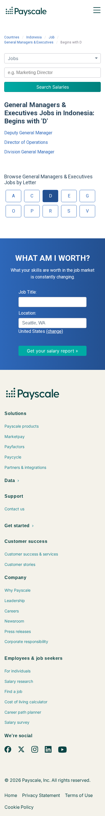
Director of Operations (26, 142)
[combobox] (52, 73)
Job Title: (27, 292)
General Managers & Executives (28, 42)
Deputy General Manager (28, 132)
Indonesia (34, 37)
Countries (11, 37)
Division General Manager (29, 152)
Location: (27, 313)
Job (51, 37)
